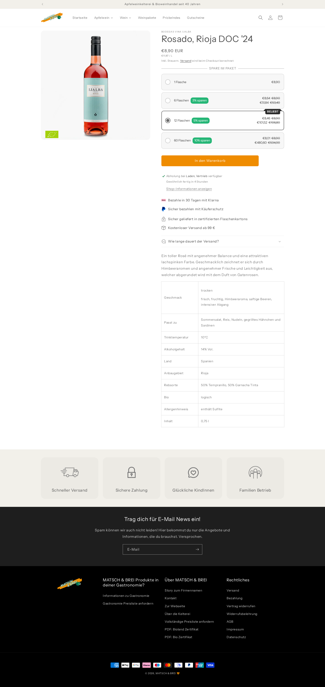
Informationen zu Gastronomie (126, 596)
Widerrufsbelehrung (242, 614)
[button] (261, 18)
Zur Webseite (175, 606)
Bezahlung (234, 598)
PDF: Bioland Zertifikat (182, 629)
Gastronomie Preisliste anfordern (128, 603)
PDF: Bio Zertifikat (178, 637)
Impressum (235, 629)
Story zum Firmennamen (183, 590)
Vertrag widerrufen (241, 606)
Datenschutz (236, 637)
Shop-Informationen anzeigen (189, 189)
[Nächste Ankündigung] (282, 4)
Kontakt (170, 598)
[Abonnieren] (197, 549)
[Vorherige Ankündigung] (42, 4)
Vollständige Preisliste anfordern (189, 622)
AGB (230, 622)
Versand (185, 60)
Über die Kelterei (177, 614)
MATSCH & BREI (166, 673)
